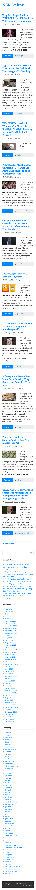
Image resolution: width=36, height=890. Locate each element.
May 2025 (8, 643)
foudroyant (9, 771)
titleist (7, 852)
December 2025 (11, 626)
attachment (9, 737)
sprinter (8, 843)
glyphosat (20, 314)
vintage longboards (23, 533)
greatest (8, 778)
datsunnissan (9, 761)
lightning (8, 795)
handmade (8, 783)
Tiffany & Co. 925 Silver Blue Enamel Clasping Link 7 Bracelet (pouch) (17, 326)
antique (8, 735)
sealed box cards (11, 835)
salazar (19, 480)
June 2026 (9, 612)
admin (19, 24)
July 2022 (8, 683)
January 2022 (10, 688)
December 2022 (11, 674)
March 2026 (9, 619)
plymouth (8, 811)
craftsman (8, 759)
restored (8, 826)
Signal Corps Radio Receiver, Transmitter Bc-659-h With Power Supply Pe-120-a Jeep (17, 68)
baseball (8, 740)
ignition (8, 785)
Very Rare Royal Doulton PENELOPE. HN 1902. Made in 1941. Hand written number (17, 18)
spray (7, 840)
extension (9, 768)
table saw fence (11, 850)
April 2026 (9, 616)
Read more (7, 56)
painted (8, 807)
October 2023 (10, 662)
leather (7, 792)
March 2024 (9, 655)
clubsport (8, 752)
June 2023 (9, 669)
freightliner (9, 773)
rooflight (20, 155)
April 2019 (9, 717)
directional (9, 764)
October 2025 (10, 631)
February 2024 (10, 657)
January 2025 (10, 647)
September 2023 (11, 664)
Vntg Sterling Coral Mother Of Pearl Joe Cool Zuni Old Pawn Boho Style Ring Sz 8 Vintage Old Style (17, 588)
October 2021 (10, 693)
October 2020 (10, 705)
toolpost (8, 855)
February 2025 (10, 645)
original (8, 799)
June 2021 (9, 695)
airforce (8, 733)
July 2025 (8, 638)
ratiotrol (8, 821)
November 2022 (11, 676)
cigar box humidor (11, 749)
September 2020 (11, 707)
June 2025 (9, 640)
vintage (8, 864)
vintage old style (22, 211)
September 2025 (11, 633)
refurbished (9, 823)
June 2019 (9, 714)
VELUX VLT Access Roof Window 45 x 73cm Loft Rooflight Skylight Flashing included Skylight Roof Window (17, 129)
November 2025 (11, 628)
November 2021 (11, 690)
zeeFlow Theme (27, 885)
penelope (20, 56)
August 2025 (10, 635)
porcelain (8, 814)
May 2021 (8, 698)
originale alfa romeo (12, 802)
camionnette (9, 747)
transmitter (20, 113)
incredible (8, 788)
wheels (7, 874)
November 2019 (11, 712)
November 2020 (11, 702)
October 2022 (10, 678)
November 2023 (11, 659)
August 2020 (10, 710)
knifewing (8, 790)
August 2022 (10, 681)
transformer (9, 857)
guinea (7, 780)
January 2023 (10, 671)
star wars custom (11, 845)
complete (20, 427)
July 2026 (8, 609)
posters (8, 816)
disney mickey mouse (12, 766)
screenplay (9, 833)
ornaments (9, 804)
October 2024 (10, 652)
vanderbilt (8, 862)
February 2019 (10, 719)
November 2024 (11, 650)
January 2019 (10, 722)
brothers (8, 744)
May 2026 (8, 614)
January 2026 (10, 623)
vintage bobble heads (12, 866)
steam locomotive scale (13, 847)
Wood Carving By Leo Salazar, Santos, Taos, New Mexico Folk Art (16, 440)
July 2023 (8, 667)
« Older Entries (8, 544)
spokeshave (9, 838)
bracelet (19, 367)
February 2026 (10, 621)
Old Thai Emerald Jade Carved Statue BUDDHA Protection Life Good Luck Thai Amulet (17, 595)
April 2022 (9, 686)
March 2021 (9, 700)
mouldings (8, 797)
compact (8, 754)
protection (20, 264)
